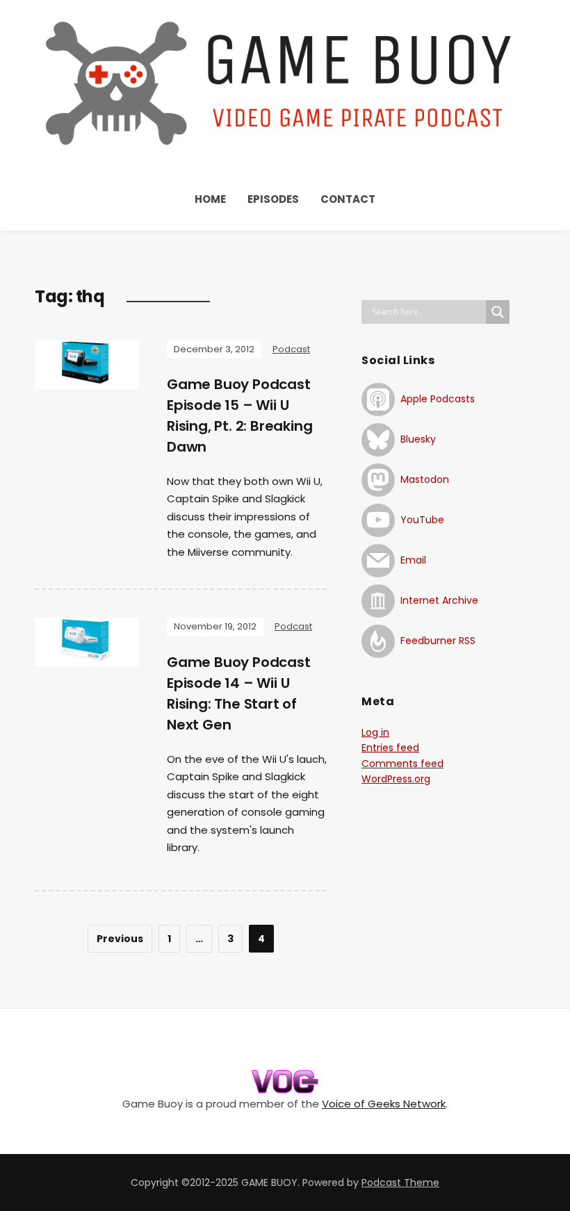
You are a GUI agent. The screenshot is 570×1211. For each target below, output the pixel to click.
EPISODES (273, 199)
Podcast (291, 349)
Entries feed (390, 748)
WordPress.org (395, 779)
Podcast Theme (400, 1182)
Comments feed (402, 764)
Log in (375, 732)
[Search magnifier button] (498, 312)
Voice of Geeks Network (384, 1103)
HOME (210, 199)
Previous (120, 939)
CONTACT (347, 199)
